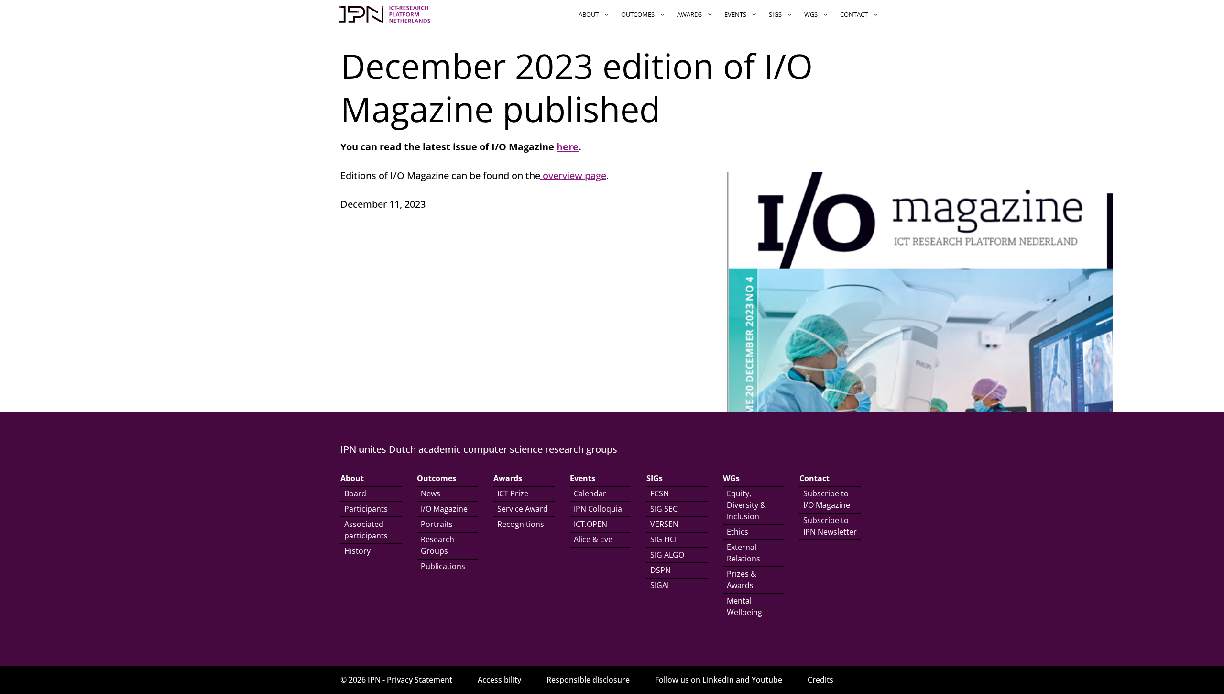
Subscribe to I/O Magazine (826, 499)
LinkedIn (718, 679)
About (589, 14)
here (568, 146)
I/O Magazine (444, 509)
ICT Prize (512, 493)
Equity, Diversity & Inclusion (746, 505)
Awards (689, 14)
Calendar (590, 493)
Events (735, 14)
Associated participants (366, 530)
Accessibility (499, 679)
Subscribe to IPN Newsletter (830, 526)
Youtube (767, 679)
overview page (573, 175)
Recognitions (520, 524)
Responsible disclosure (588, 679)
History (357, 551)
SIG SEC (664, 509)
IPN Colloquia (598, 509)
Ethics (737, 531)
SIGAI (659, 585)
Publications (443, 566)
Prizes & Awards (741, 580)
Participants (366, 509)
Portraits (437, 524)
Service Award (522, 509)
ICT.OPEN (590, 524)
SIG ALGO (667, 554)
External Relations (743, 553)
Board (355, 493)
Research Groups (437, 545)
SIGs (775, 14)
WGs (811, 14)
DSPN (660, 570)
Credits (820, 679)
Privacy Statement (419, 679)
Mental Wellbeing (744, 606)
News (430, 493)
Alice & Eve (593, 539)
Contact (854, 14)
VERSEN (664, 524)
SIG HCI (663, 539)
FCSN (659, 493)
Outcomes (638, 14)
